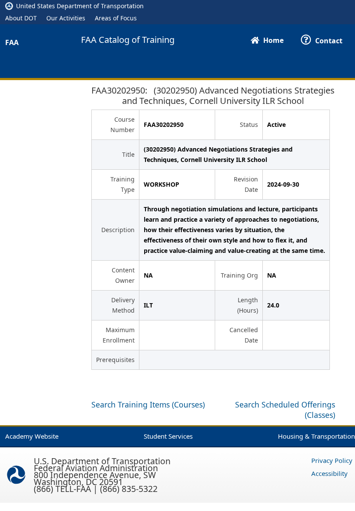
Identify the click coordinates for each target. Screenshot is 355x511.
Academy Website (31, 436)
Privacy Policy (331, 460)
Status (249, 124)
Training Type (122, 184)
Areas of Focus (116, 18)
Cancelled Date (243, 335)
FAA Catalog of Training (127, 40)
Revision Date (246, 184)
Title (128, 154)
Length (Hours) (247, 305)
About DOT (21, 18)
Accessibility (329, 473)
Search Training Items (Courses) (148, 404)
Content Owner (123, 275)
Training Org (239, 275)
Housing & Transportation (316, 436)
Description (118, 230)
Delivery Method (123, 305)
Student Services (168, 436)
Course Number (122, 124)
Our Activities (65, 18)
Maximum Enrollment (119, 335)
